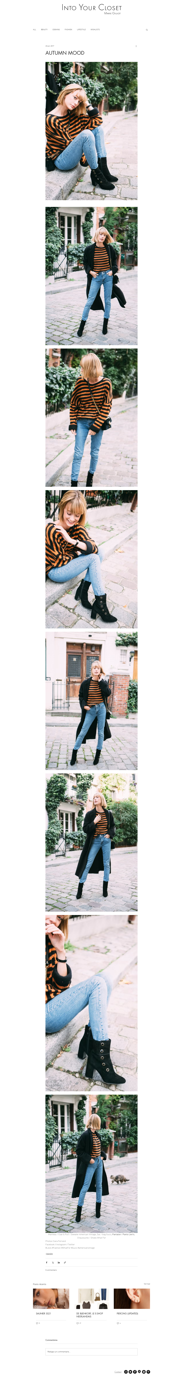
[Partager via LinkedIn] (59, 1262)
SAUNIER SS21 (43, 1313)
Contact (118, 1371)
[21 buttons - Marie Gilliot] (130, 1372)
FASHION (68, 30)
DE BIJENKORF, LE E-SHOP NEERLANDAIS (89, 1315)
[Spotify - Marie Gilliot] (144, 1372)
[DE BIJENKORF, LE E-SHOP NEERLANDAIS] (91, 1299)
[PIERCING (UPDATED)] (132, 1299)
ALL (34, 30)
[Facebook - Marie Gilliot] (135, 1372)
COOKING (56, 30)
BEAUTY (44, 30)
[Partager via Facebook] (46, 1262)
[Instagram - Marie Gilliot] (126, 1372)
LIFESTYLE (81, 30)
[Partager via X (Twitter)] (53, 1262)
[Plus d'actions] (136, 46)
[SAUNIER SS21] (51, 1299)
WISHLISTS (95, 30)
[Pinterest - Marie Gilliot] (148, 1372)
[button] (147, 30)
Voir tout (147, 1284)
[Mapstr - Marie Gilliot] (139, 1372)
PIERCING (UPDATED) (127, 1313)
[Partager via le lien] (65, 1262)
